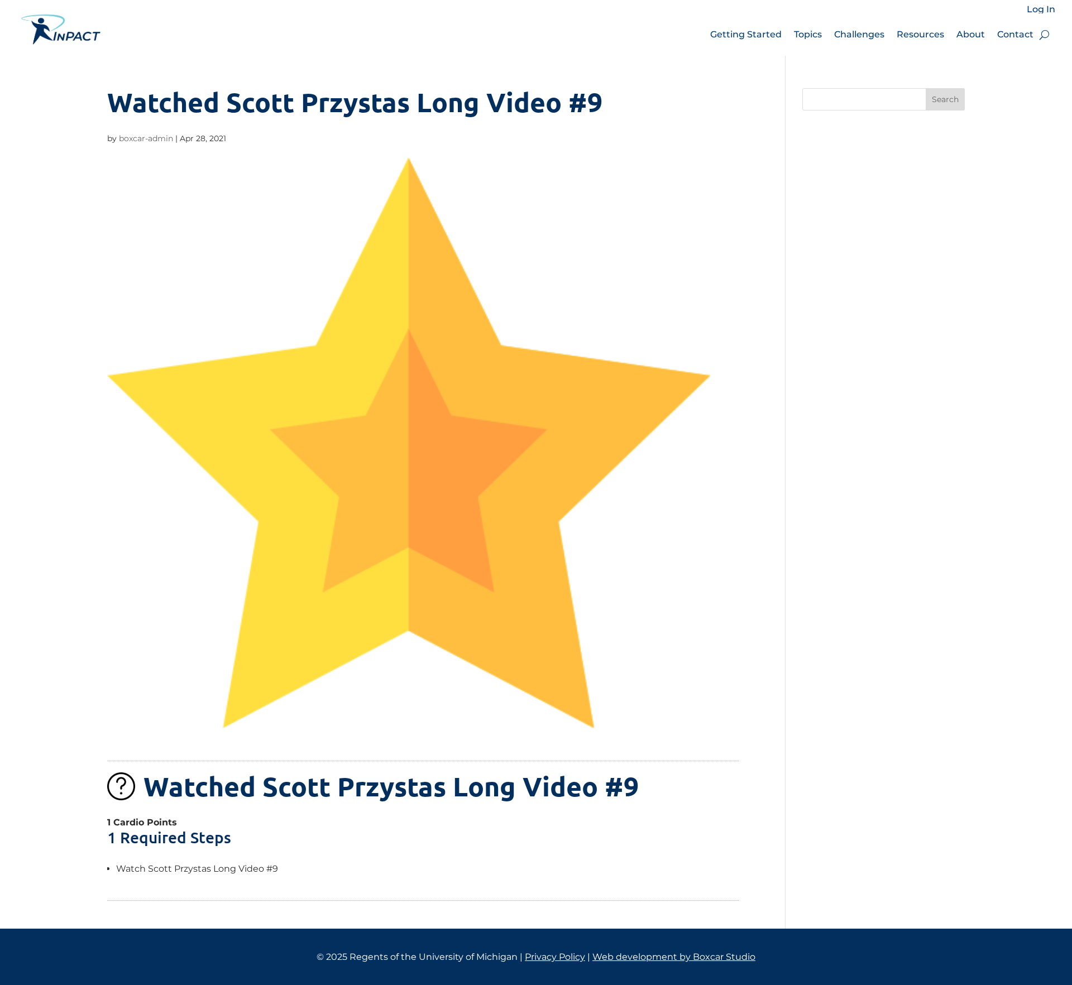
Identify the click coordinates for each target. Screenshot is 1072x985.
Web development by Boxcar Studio (673, 957)
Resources (920, 34)
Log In (1041, 9)
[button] (1044, 34)
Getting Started (746, 34)
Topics (808, 34)
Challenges (859, 34)
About (970, 34)
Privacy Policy (555, 957)
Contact (1015, 34)
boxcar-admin (146, 138)
